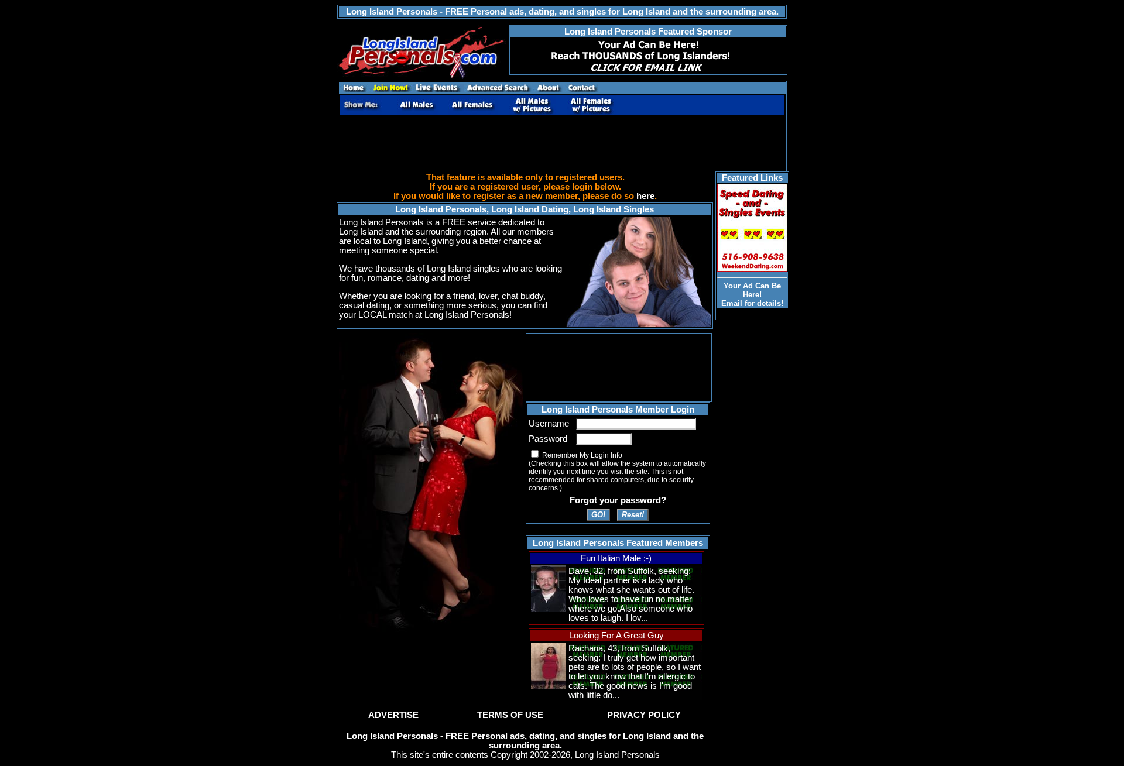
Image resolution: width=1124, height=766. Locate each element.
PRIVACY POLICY (644, 715)
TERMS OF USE (510, 715)
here (645, 196)
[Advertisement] (562, 143)
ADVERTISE (393, 715)
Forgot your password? (618, 500)
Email (731, 303)
